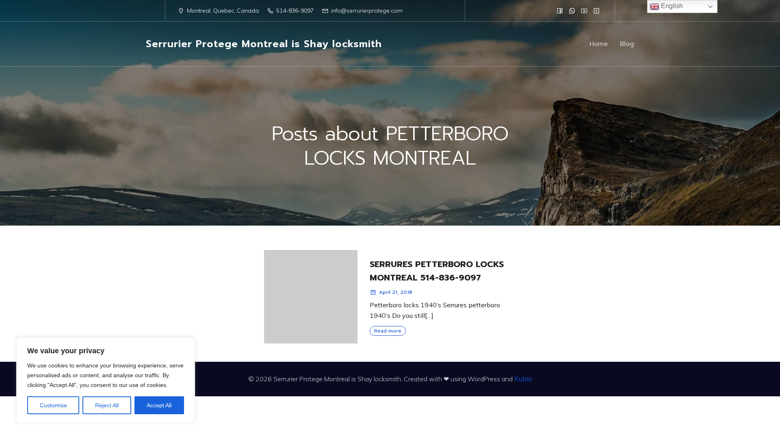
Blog (627, 44)
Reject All (107, 405)
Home (598, 44)
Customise (53, 405)
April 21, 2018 (395, 292)
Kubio (523, 378)
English (671, 5)
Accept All (159, 405)
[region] (105, 380)
